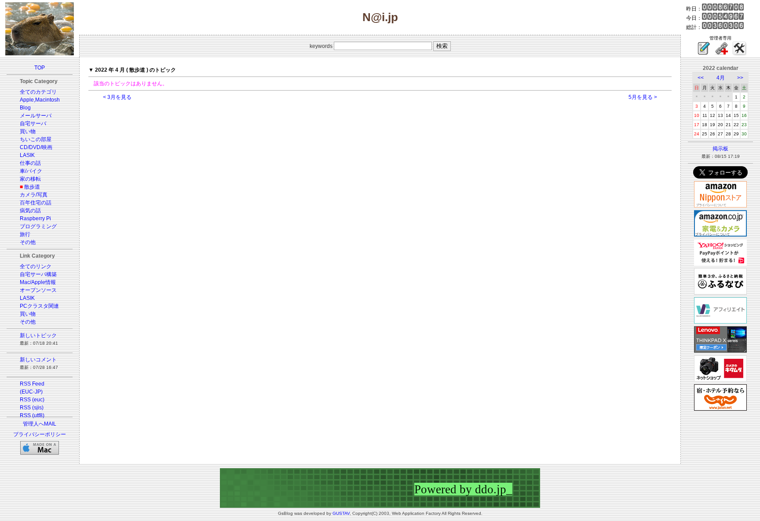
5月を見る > (642, 97)
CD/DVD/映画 (36, 147)
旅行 (25, 234)
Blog (25, 108)
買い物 (28, 131)
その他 (28, 242)
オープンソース (38, 290)
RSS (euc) (32, 400)
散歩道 (32, 187)
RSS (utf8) (32, 415)
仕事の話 (30, 163)
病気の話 (30, 211)
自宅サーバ (33, 123)
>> (740, 78)
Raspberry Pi (35, 218)
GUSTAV (341, 513)
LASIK (27, 155)
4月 (720, 78)
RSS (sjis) (32, 407)
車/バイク (31, 171)
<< (701, 78)
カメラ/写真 (34, 195)
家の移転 (30, 179)
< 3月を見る (117, 97)
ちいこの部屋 (35, 139)
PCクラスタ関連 (39, 306)
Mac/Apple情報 (38, 282)
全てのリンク (35, 266)
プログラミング (38, 226)
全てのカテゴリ (38, 92)
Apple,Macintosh (40, 100)
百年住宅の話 (35, 203)
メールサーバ (35, 116)
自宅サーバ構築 (38, 274)
